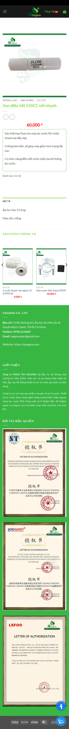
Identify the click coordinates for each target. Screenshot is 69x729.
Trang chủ (10, 100)
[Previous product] (12, 117)
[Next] (66, 272)
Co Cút (41, 100)
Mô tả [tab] (6, 201)
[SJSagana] (34, 11)
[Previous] (3, 272)
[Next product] (5, 117)
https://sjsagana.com (26, 344)
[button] (5, 11)
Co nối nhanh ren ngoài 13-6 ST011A (17, 292)
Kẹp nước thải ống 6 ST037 (51, 290)
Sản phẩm (27, 100)
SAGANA (31, 374)
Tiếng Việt (49, 11)
